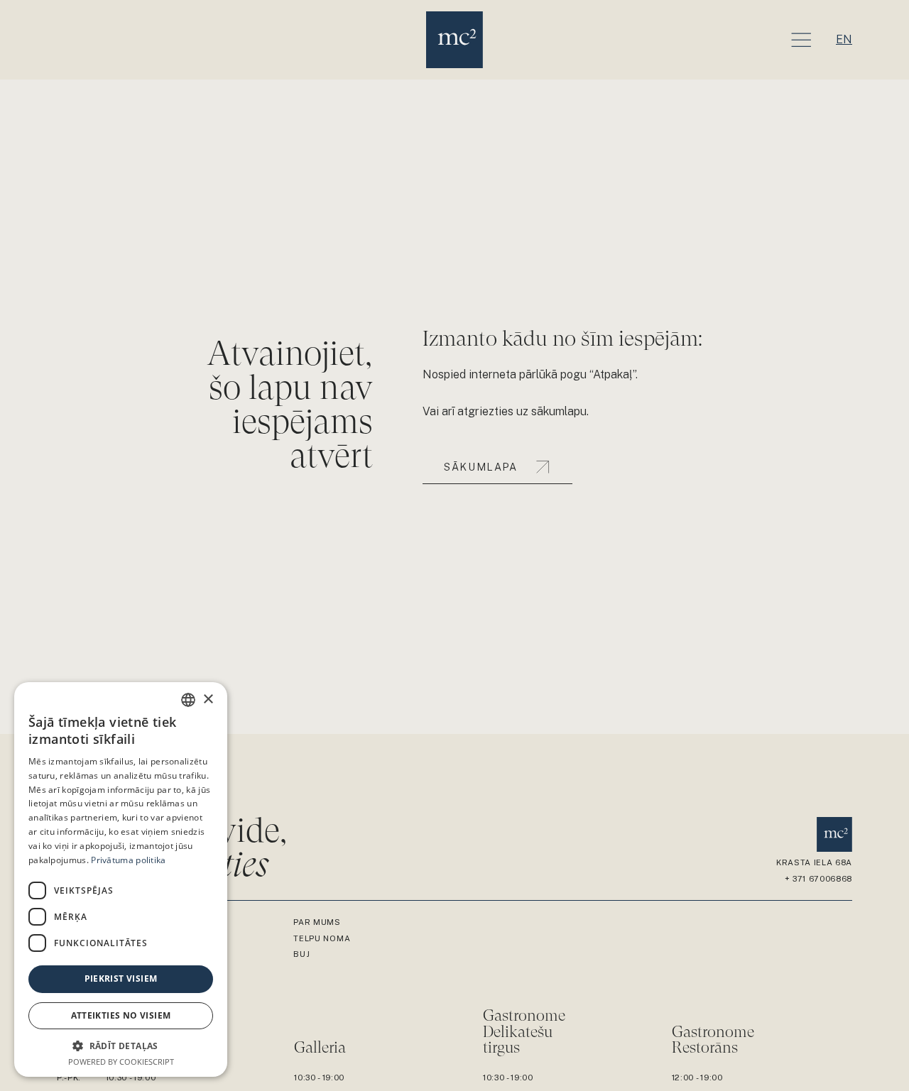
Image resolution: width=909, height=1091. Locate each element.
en (844, 39)
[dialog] (120, 879)
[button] (120, 1045)
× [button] (207, 699)
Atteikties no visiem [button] (121, 1015)
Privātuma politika (128, 860)
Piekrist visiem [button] (121, 978)
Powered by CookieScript (121, 1061)
